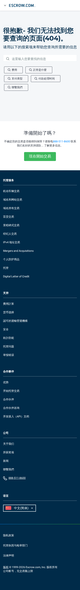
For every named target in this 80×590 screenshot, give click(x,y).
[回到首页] (24, 5)
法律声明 (8, 555)
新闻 (6, 460)
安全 (6, 329)
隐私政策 (8, 535)
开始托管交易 (11, 390)
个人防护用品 (11, 259)
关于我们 (8, 443)
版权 (6, 567)
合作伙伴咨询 (11, 407)
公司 (6, 433)
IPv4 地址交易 (11, 242)
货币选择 (8, 312)
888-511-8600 (61, 141)
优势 (6, 382)
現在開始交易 (40, 156)
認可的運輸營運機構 (15, 320)
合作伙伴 (8, 399)
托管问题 (8, 346)
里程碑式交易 (11, 225)
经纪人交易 (10, 233)
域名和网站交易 (12, 199)
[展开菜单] (5, 5)
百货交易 (8, 216)
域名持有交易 (11, 208)
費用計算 (8, 303)
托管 (6, 267)
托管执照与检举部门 (15, 545)
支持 (6, 293)
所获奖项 (8, 452)
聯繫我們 (8, 469)
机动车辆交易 (11, 191)
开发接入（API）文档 (16, 416)
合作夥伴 (8, 371)
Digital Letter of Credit (16, 276)
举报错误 (8, 354)
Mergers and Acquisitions (18, 250)
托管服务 (8, 180)
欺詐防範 (8, 337)
